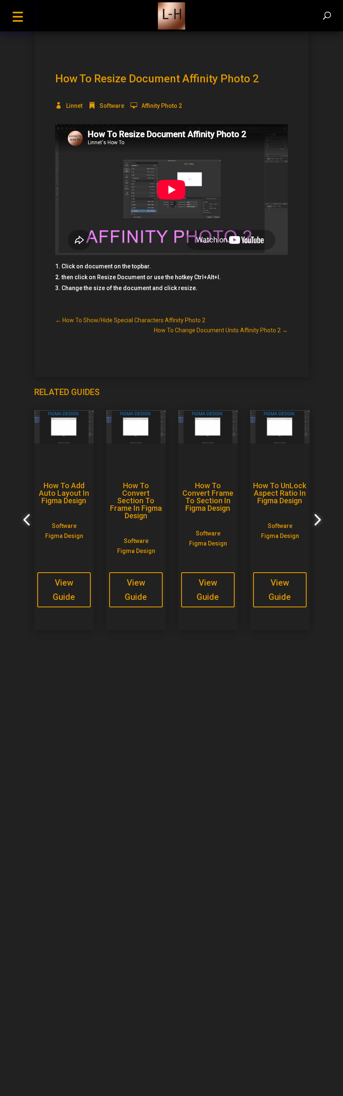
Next (315, 520)
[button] (17, 15)
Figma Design (64, 536)
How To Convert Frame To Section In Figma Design (207, 496)
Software (112, 105)
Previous (28, 520)
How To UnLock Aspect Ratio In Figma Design (279, 493)
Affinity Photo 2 (161, 105)
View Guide (64, 590)
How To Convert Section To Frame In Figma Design (136, 500)
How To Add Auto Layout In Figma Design (64, 493)
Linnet (74, 105)
